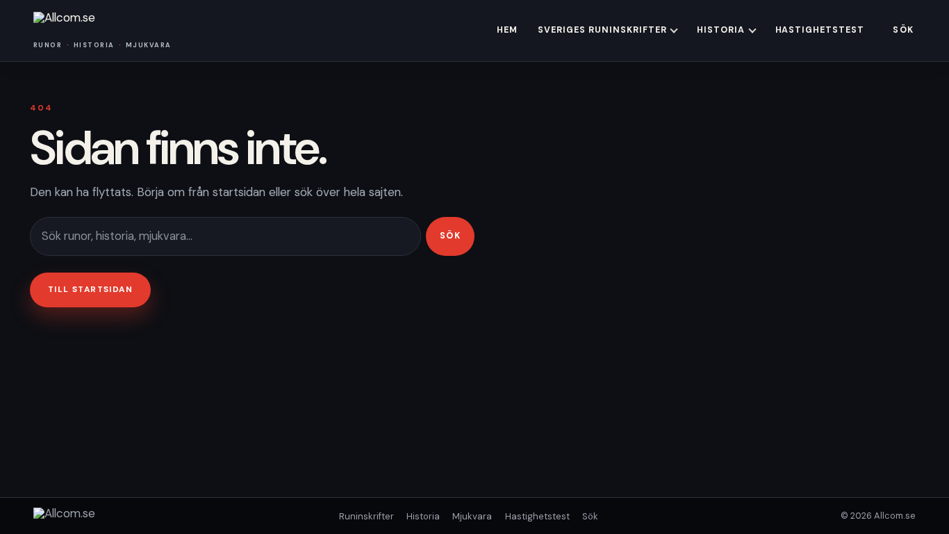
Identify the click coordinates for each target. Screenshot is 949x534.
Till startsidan (90, 289)
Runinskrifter (366, 516)
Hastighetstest (820, 29)
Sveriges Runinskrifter (602, 29)
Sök (903, 29)
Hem (507, 29)
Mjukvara (472, 516)
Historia (721, 29)
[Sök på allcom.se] (225, 236)
